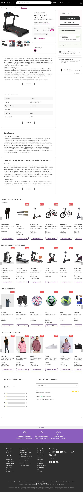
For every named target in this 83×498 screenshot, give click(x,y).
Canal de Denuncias (24, 465)
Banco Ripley (9, 457)
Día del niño (40, 463)
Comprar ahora (70, 18)
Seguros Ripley (9, 459)
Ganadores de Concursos (26, 456)
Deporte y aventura (6, 8)
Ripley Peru (8, 467)
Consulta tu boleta (24, 461)
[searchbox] (35, 2)
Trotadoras (24, 8)
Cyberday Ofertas (41, 465)
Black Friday (40, 459)
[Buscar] (17, 2)
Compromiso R (9, 469)
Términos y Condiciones (25, 452)
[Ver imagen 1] (4, 43)
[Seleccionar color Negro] (35, 50)
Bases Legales (23, 454)
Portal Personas (9, 471)
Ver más (28, 84)
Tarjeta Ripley (9, 455)
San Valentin (40, 461)
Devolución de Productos (26, 463)
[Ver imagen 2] (12, 43)
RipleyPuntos (40, 450)
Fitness (17, 8)
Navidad (39, 457)
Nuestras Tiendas (10, 463)
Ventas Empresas (10, 461)
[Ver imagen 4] (27, 43)
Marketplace (40, 452)
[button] (81, 3)
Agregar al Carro (7, 238)
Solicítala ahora (41, 38)
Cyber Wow (40, 471)
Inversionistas (9, 465)
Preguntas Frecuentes (25, 458)
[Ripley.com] (9, 2)
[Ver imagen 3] (19, 43)
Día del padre (40, 455)
